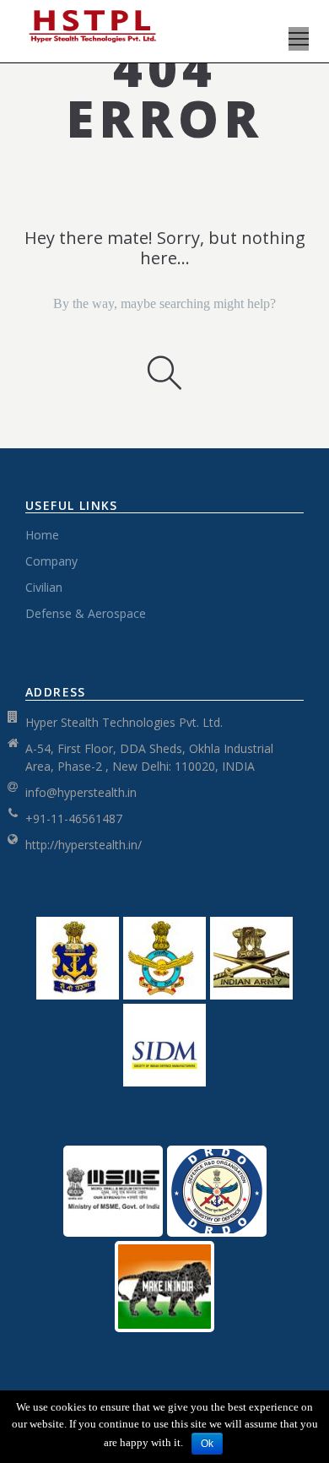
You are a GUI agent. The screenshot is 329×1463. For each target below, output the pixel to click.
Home (42, 535)
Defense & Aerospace (85, 613)
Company (51, 561)
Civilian (43, 587)
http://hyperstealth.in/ (83, 845)
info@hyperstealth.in (81, 792)
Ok (207, 1443)
